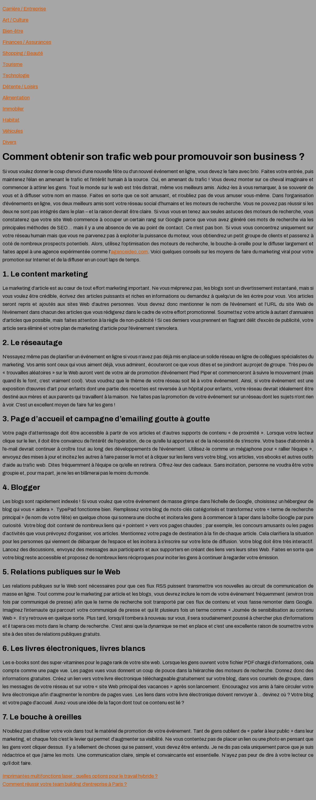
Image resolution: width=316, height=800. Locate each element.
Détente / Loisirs (20, 86)
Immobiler (13, 108)
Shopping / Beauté (22, 53)
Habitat (10, 120)
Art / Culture (15, 20)
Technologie (15, 75)
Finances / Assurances (26, 42)
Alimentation (16, 97)
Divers (9, 142)
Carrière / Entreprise (24, 8)
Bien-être (12, 31)
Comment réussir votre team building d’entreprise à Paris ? (64, 784)
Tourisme (12, 64)
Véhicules (12, 131)
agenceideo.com (129, 251)
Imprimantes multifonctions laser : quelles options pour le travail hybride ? (80, 776)
